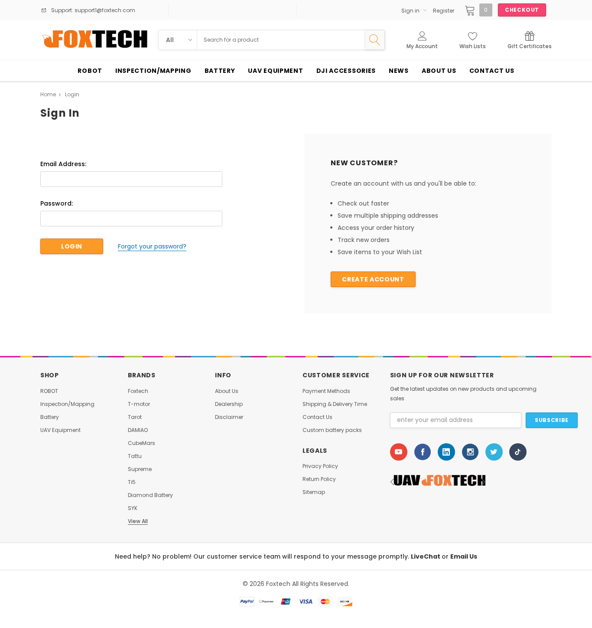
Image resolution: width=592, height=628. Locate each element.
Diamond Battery (150, 495)
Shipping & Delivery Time (335, 404)
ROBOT (49, 391)
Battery (49, 417)
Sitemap (314, 492)
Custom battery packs (332, 430)
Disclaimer (229, 417)
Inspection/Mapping (67, 404)
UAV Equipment (60, 430)
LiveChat (426, 556)
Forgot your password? (152, 246)
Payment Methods (326, 391)
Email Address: (63, 164)
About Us (226, 391)
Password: (56, 203)
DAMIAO (138, 430)
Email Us (463, 556)
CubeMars (141, 443)
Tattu (135, 456)
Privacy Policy (320, 466)
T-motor (139, 404)
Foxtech (138, 391)
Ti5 (132, 482)
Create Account (373, 279)
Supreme (140, 469)
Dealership (229, 404)
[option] (437, 482)
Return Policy (319, 479)
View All (138, 521)
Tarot (135, 417)
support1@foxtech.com (104, 10)
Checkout (522, 9)
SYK (132, 508)
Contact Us (317, 417)
